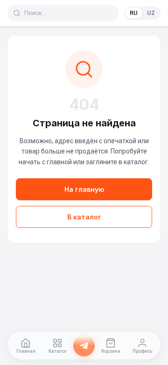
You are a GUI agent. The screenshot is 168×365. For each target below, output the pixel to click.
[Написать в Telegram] (84, 346)
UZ (151, 12)
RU (134, 12)
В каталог (84, 217)
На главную (84, 189)
